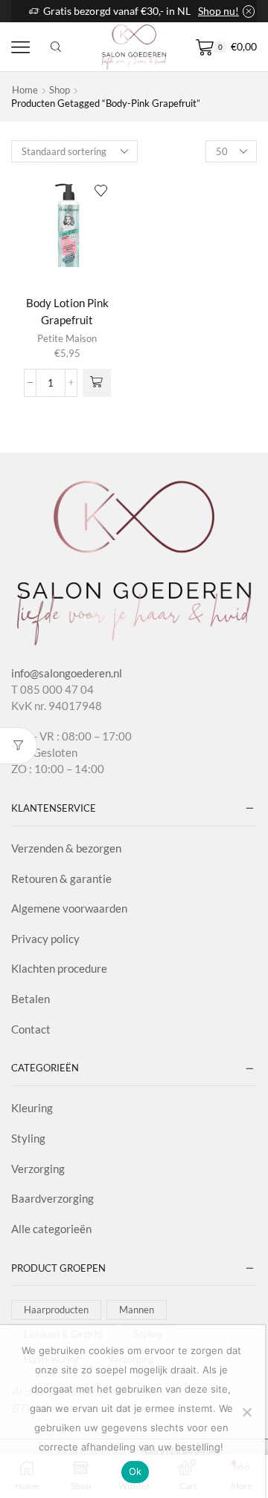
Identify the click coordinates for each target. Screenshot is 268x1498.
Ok (135, 1471)
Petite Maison (67, 338)
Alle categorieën (51, 1228)
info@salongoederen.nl (66, 673)
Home (25, 90)
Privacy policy (45, 938)
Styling (28, 1138)
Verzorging (38, 1168)
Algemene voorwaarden (69, 908)
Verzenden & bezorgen (66, 848)
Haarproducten (56, 1309)
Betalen (30, 998)
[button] (97, 383)
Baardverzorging (52, 1198)
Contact (31, 1029)
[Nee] (246, 1412)
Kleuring (32, 1107)
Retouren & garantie (61, 878)
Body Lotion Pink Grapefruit (67, 311)
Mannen (136, 1309)
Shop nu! (218, 10)
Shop (59, 90)
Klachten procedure (59, 968)
